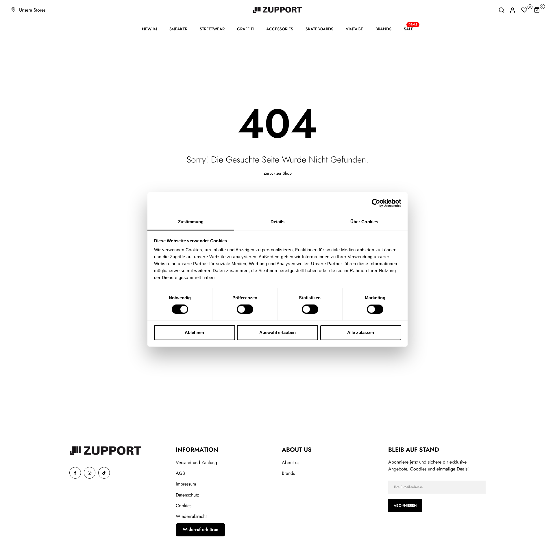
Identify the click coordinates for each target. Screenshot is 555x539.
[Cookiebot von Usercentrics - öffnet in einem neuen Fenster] (376, 203)
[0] (524, 10)
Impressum (186, 484)
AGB (180, 473)
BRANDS (383, 29)
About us (290, 462)
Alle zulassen (360, 332)
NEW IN (149, 29)
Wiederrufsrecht (191, 516)
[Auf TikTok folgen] (104, 473)
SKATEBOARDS (319, 29)
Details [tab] (278, 221)
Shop (287, 173)
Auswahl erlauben (277, 332)
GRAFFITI (245, 29)
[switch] (245, 309)
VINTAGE (354, 29)
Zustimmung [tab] (191, 221)
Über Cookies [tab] (364, 221)
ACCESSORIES (279, 29)
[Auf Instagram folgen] (89, 473)
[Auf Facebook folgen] (75, 473)
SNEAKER (178, 29)
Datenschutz (187, 495)
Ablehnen (194, 332)
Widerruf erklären (200, 529)
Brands (288, 473)
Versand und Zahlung (196, 462)
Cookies (183, 505)
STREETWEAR (212, 29)
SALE (411, 28)
